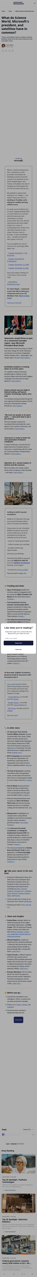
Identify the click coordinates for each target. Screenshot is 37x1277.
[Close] (33, 626)
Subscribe (18, 643)
